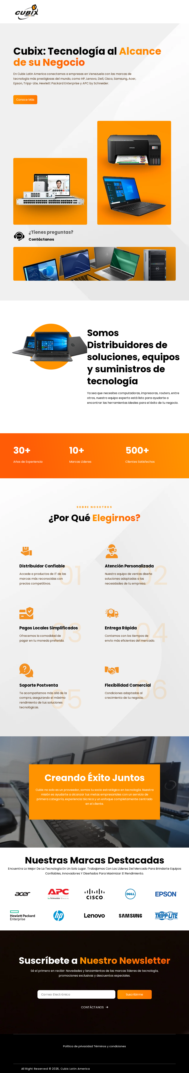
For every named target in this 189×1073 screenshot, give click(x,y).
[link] (22, 894)
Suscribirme (134, 994)
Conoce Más (25, 100)
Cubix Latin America (75, 1069)
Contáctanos (92, 1007)
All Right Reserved (34, 1069)
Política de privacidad (78, 1046)
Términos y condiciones (110, 1046)
